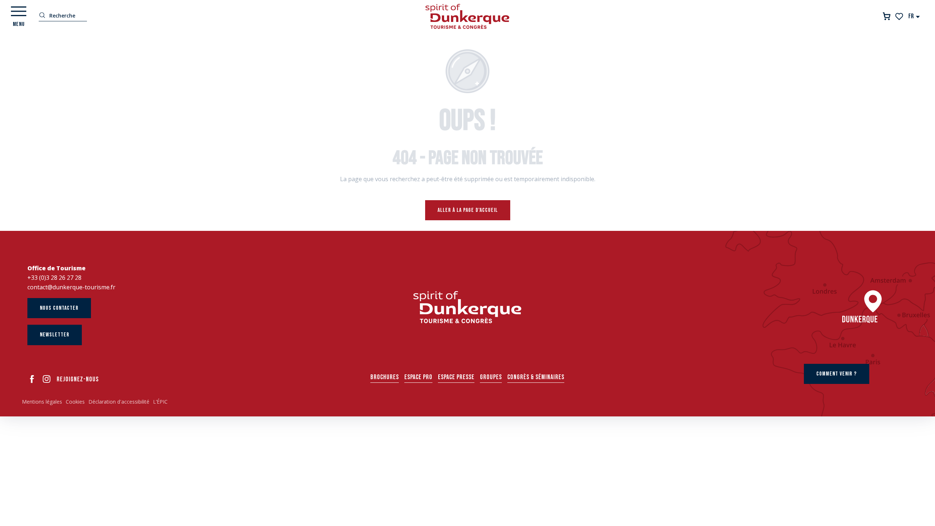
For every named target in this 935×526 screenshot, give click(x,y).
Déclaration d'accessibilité (118, 401)
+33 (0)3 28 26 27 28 (54, 278)
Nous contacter (59, 308)
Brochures (384, 377)
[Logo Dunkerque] (467, 307)
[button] (914, 16)
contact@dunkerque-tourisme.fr (71, 287)
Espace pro (418, 377)
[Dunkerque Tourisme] (467, 16)
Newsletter (54, 334)
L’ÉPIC (160, 401)
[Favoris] (900, 16)
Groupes (491, 377)
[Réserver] (886, 16)
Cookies (75, 401)
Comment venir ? (836, 373)
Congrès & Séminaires (535, 377)
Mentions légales (42, 401)
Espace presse (456, 377)
